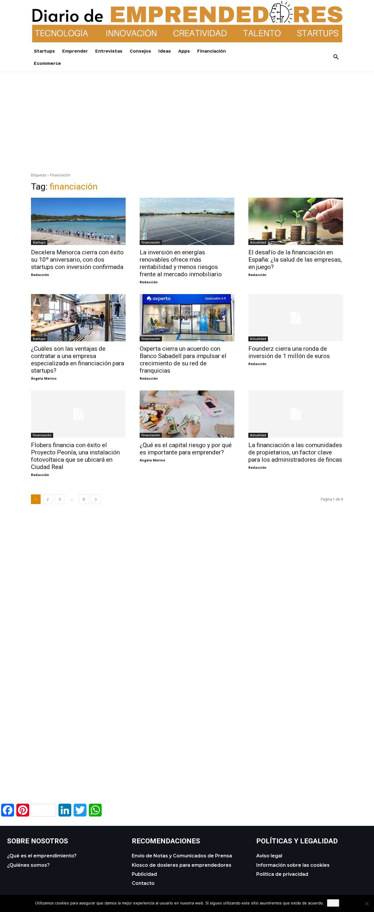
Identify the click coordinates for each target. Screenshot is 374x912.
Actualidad (258, 242)
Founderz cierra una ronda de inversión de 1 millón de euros (289, 352)
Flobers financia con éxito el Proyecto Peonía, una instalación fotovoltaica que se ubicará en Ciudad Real (75, 456)
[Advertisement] (187, 112)
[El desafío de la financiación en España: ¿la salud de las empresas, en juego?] (295, 221)
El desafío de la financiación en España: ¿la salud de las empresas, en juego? (295, 259)
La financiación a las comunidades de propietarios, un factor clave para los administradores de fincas (295, 452)
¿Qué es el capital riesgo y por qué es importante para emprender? (186, 449)
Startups (39, 242)
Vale (333, 903)
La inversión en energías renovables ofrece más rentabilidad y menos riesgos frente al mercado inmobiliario (181, 263)
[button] (336, 57)
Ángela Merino (43, 378)
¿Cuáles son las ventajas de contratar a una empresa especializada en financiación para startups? (77, 359)
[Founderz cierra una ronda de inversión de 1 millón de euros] (295, 317)
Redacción (40, 274)
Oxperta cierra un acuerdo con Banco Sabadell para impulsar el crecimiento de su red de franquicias (183, 359)
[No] (367, 903)
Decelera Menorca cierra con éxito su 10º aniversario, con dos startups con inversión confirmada (77, 259)
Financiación (150, 242)
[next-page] (96, 499)
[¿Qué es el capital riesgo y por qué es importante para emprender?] (187, 414)
